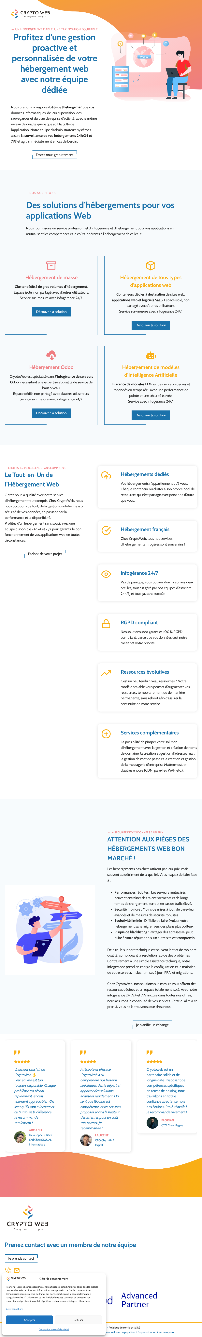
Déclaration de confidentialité (54, 1329)
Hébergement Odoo (51, 367)
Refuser (78, 1320)
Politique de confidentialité (124, 1327)
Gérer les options (14, 1308)
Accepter (29, 1320)
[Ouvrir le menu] (187, 14)
